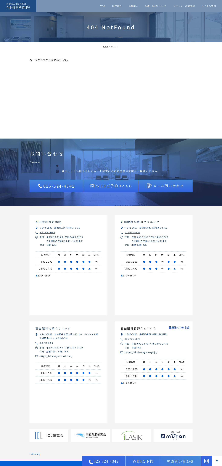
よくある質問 (209, 6)
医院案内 (117, 6)
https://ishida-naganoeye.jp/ (141, 352)
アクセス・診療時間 (184, 6)
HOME (105, 47)
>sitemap (34, 453)
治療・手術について (156, 6)
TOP (102, 6)
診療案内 (133, 6)
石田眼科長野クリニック (138, 328)
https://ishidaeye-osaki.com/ (56, 356)
